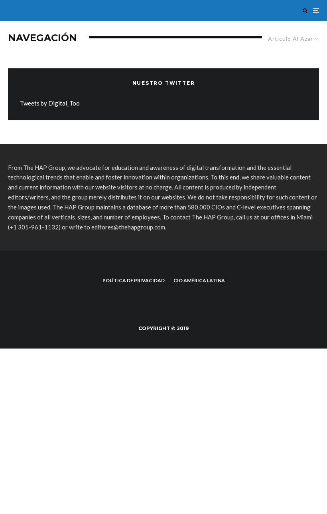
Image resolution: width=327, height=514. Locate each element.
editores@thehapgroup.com (128, 227)
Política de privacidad (133, 280)
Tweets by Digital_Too (50, 103)
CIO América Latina (199, 280)
